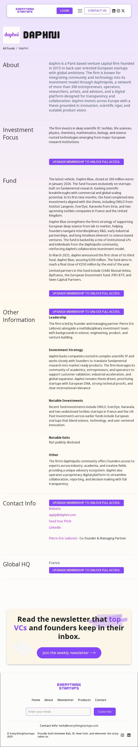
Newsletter (66, 700)
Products (84, 700)
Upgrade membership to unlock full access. (86, 162)
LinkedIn (55, 527)
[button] (79, 10)
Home (36, 700)
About (48, 700)
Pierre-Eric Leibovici (63, 538)
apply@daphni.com (62, 515)
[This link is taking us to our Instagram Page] (118, 11)
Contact (100, 700)
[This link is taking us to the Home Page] (25, 11)
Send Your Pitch (60, 521)
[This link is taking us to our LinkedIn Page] (114, 11)
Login (64, 11)
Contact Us (97, 11)
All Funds (9, 48)
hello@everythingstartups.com (78, 726)
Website (55, 508)
